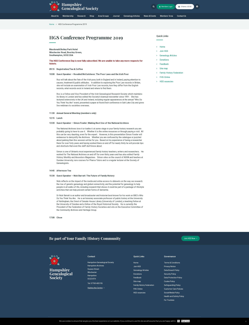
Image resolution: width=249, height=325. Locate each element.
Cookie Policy (169, 281)
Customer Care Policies (173, 289)
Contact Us (181, 16)
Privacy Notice (170, 266)
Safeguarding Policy (172, 285)
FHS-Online (165, 77)
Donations (164, 60)
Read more (185, 321)
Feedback (164, 64)
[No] (245, 321)
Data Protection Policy (173, 278)
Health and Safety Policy (174, 296)
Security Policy (170, 274)
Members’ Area (166, 16)
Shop (92, 16)
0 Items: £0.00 (186, 7)
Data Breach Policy (171, 270)
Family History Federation (171, 73)
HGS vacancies (166, 81)
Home (51, 24)
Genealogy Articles (132, 16)
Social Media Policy (172, 293)
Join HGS (164, 51)
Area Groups (103, 16)
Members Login (166, 7)
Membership (68, 16)
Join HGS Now (190, 238)
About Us (55, 16)
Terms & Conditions (172, 263)
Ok (178, 321)
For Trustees (169, 300)
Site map (164, 68)
